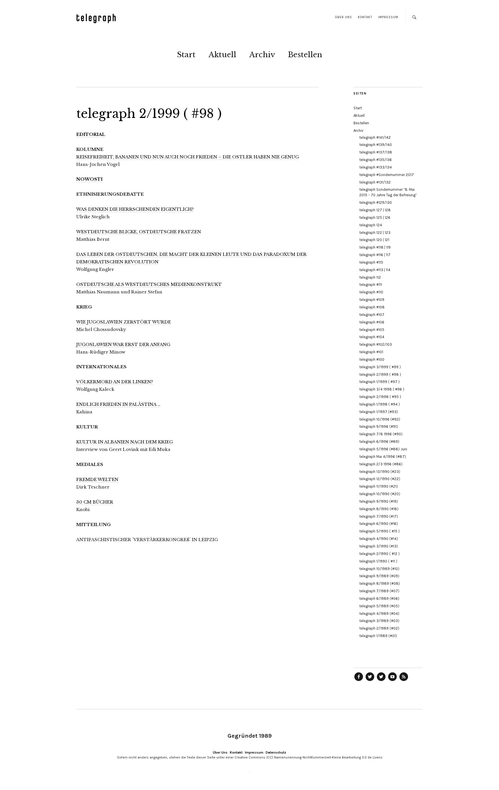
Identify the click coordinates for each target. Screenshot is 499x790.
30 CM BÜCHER (94, 502)
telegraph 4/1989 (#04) (379, 613)
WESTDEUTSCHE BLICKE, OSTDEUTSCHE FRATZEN (138, 231)
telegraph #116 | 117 (374, 255)
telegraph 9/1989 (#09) (379, 576)
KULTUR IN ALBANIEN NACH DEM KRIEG (124, 442)
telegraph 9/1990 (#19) (378, 501)
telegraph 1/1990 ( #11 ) (378, 561)
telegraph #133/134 (375, 167)
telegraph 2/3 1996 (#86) (381, 464)
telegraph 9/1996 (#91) (378, 426)
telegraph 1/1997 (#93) (378, 412)
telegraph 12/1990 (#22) (379, 479)
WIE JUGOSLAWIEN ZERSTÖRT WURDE (123, 322)
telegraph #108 (372, 307)
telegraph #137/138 (375, 152)
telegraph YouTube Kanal (392, 680)
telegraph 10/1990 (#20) (379, 494)
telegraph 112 (370, 277)
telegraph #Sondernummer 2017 (386, 175)
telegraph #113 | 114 (374, 270)
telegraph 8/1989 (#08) (379, 583)
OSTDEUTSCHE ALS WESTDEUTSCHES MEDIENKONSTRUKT (149, 284)
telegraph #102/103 (375, 344)
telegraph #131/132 (375, 182)
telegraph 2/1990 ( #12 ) (379, 554)
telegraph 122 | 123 (374, 232)
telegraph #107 (371, 314)
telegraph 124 (370, 225)
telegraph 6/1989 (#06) (379, 598)
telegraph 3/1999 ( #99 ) (380, 367)
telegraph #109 (371, 299)
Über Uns (343, 17)
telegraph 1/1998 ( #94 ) (379, 404)
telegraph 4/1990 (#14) (378, 538)
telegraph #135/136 (375, 160)
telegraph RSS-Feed (403, 680)
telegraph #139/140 (375, 145)
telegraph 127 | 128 (375, 210)
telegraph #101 (371, 352)
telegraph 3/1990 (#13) (378, 546)
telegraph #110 (371, 292)
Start (186, 54)
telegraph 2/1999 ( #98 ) (380, 374)
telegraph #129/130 (375, 202)
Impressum (388, 17)
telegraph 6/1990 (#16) (378, 523)
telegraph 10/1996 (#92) (379, 419)
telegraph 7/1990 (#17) (378, 516)
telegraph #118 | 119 (375, 247)
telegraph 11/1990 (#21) (378, 486)
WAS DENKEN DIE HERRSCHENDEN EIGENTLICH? (135, 209)
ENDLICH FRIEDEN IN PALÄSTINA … (118, 404)
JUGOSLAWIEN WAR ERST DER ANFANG (123, 344)
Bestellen (305, 54)
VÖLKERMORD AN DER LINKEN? (114, 381)
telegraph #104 (371, 337)
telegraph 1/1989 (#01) (378, 636)
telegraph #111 (370, 284)
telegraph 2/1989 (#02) (379, 628)
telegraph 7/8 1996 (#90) (381, 434)
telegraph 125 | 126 (374, 217)
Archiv (262, 54)
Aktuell (222, 54)
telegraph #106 (371, 322)
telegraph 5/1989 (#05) (379, 606)
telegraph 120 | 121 (374, 240)
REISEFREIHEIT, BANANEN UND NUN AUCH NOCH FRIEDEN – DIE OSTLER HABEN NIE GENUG (187, 157)
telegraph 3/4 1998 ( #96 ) (381, 389)
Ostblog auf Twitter (370, 680)
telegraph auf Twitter (381, 680)
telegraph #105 (371, 330)
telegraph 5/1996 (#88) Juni (383, 449)
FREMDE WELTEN (97, 479)
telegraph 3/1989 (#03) (379, 621)
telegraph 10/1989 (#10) (379, 569)
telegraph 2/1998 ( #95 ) (380, 397)
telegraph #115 (371, 262)
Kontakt (365, 17)
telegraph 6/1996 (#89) (379, 441)
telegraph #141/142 (375, 137)
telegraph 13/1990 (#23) (379, 471)
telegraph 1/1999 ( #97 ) (379, 382)
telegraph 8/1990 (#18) (379, 509)
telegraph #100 (371, 359)
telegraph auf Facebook (358, 680)
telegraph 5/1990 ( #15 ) (379, 531)
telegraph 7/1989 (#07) (379, 591)
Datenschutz (276, 752)
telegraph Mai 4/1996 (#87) (382, 456)
